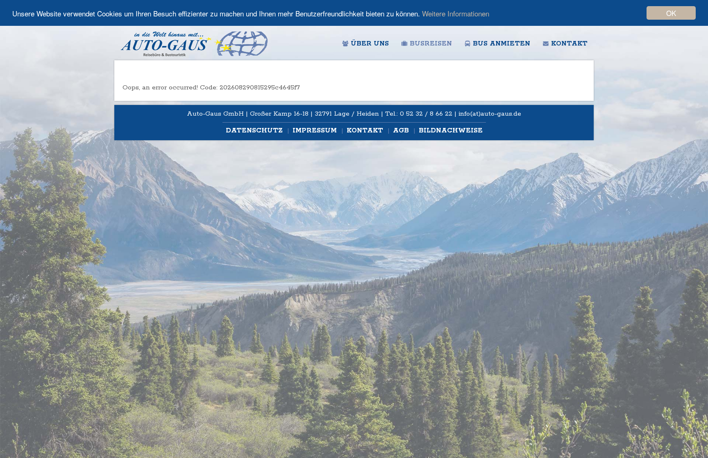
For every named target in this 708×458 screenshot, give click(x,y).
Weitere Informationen (455, 13)
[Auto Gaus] (194, 43)
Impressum (316, 130)
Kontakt (569, 43)
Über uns (370, 43)
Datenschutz (255, 130)
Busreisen (431, 43)
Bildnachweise (451, 130)
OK (671, 13)
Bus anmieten (501, 43)
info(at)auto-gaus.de (489, 113)
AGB (402, 130)
